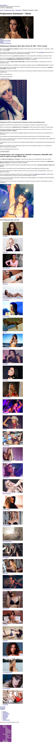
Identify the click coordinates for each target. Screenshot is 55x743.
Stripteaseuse (18, 10)
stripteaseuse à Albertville (40, 174)
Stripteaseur (5, 715)
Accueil (1, 10)
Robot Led (5, 717)
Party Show (5, 734)
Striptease (5, 726)
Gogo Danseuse (6, 713)
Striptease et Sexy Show (9, 10)
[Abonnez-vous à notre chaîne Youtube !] (2, 709)
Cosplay (4, 718)
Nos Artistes (5, 740)
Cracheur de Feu (6, 720)
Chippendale (5, 716)
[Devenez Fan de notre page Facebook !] (2, 706)
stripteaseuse (41, 52)
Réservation (5, 741)
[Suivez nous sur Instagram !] (2, 708)
